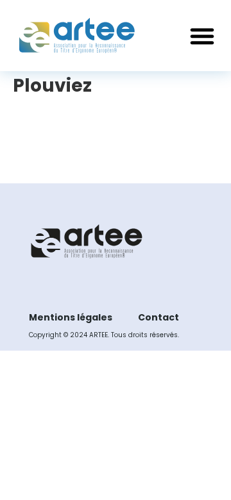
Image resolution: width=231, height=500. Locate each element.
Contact (158, 317)
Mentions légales (70, 317)
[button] (202, 36)
